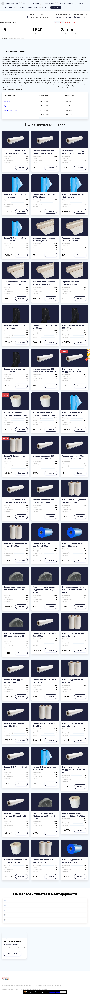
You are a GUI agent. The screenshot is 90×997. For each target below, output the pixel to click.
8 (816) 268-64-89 (63, 14)
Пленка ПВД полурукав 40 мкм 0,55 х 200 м (14, 724)
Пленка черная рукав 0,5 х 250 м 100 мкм (14, 370)
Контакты (44, 7)
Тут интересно (56, 7)
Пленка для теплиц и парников (31, 3)
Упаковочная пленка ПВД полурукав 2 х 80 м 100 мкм (15, 152)
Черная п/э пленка (33, 7)
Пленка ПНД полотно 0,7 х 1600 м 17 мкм (44, 195)
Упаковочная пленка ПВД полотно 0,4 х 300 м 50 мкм (15, 501)
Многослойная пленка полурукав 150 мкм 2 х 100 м (15, 413)
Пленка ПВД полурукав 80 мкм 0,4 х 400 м (14, 681)
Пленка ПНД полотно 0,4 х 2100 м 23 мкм (15, 239)
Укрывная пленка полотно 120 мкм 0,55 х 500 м (15, 283)
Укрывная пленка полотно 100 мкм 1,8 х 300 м (44, 239)
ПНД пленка (7, 106)
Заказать (21, 168)
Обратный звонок (70, 22)
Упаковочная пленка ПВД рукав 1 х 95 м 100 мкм (43, 152)
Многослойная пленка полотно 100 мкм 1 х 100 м (44, 413)
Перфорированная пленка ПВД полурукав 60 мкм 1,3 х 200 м (44, 816)
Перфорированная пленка (66, 3)
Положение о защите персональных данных (48, 985)
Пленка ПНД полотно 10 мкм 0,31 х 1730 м (72, 861)
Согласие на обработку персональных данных (17, 985)
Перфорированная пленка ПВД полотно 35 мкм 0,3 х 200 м (14, 636)
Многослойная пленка (12, 3)
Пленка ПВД (80, 3)
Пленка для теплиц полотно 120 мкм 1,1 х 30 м (15, 544)
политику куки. (55, 992)
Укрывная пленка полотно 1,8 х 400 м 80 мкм (73, 283)
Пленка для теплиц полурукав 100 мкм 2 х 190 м (74, 370)
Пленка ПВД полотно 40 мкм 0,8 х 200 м (43, 861)
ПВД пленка (7, 101)
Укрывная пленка (8, 7)
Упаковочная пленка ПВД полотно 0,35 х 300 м (43, 501)
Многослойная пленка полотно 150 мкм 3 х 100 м (73, 814)
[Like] (88, 352)
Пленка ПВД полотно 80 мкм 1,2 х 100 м (72, 681)
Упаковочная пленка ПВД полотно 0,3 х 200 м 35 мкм (73, 457)
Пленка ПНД (20, 7)
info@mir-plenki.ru (65, 17)
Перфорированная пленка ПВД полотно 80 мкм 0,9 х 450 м (14, 590)
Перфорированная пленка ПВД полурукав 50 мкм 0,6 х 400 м (74, 590)
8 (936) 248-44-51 (81, 14)
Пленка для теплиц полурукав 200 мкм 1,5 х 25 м (15, 816)
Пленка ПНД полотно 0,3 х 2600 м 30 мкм (15, 195)
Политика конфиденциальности (36, 989)
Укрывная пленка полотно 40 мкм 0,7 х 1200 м (73, 239)
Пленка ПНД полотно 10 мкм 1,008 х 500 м (72, 544)
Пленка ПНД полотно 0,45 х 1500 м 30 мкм (74, 195)
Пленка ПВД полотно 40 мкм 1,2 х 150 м (72, 724)
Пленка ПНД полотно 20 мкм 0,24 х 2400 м (43, 544)
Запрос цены (59, 22)
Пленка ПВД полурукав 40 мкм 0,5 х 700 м (73, 634)
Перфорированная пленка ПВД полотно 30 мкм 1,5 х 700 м (44, 590)
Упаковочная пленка (48, 3)
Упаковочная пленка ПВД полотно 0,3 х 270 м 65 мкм (44, 370)
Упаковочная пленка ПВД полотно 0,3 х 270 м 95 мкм (44, 457)
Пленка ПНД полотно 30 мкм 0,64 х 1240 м (72, 413)
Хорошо (63, 992)
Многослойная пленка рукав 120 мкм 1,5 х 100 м (15, 861)
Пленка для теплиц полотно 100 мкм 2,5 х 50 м (74, 501)
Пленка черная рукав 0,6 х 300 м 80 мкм (73, 326)
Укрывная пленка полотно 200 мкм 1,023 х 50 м (44, 283)
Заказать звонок (82, 17)
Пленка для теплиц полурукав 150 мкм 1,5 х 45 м (73, 769)
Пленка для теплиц (9, 115)
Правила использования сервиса (13, 989)
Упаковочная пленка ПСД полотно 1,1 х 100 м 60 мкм (73, 152)
